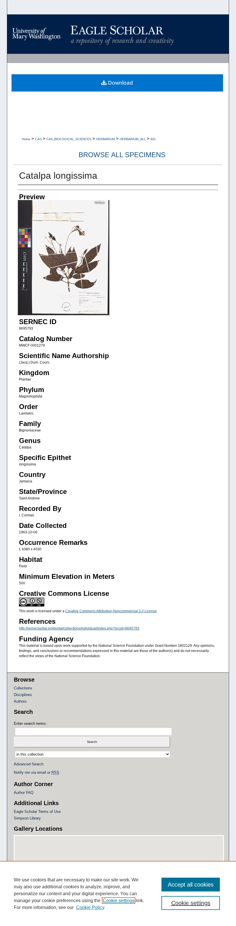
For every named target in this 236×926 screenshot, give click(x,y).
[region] (118, 893)
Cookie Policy (90, 907)
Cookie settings (118, 900)
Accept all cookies (191, 884)
